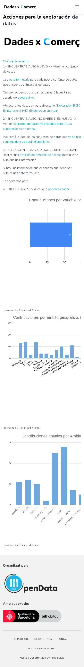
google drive (26, 97)
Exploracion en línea (43, 111)
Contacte (64, 639)
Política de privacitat (42, 648)
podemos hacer (58, 189)
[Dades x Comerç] (21, 7)
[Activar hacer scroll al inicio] (47, 659)
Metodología (43, 639)
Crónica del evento (16, 61)
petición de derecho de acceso (41, 155)
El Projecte (21, 639)
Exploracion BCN (68, 105)
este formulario (19, 79)
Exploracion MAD (15, 111)
